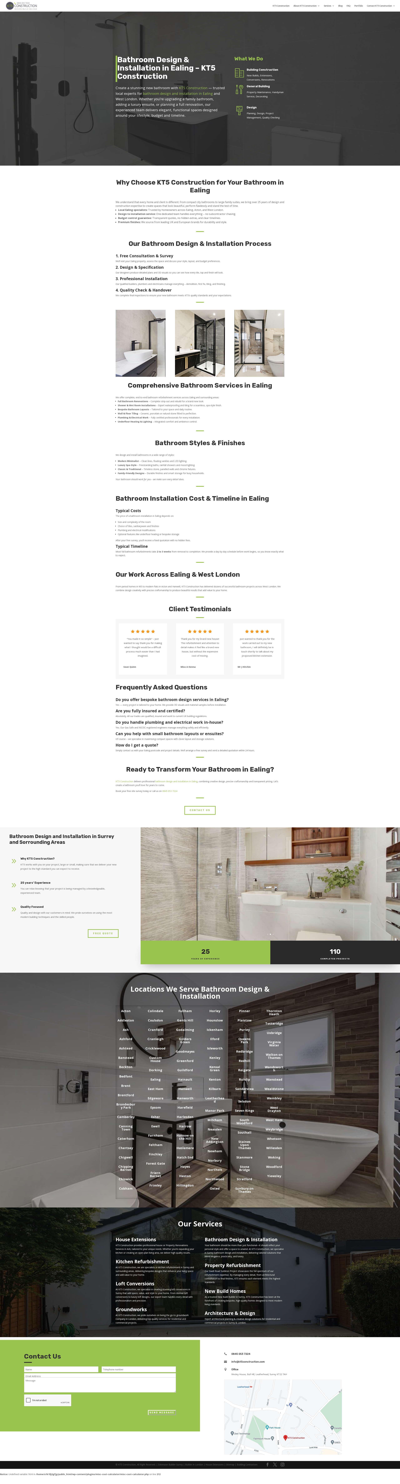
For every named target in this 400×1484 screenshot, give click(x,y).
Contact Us (200, 810)
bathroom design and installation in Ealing (178, 93)
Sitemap (230, 1464)
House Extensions (136, 1239)
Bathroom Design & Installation (241, 1239)
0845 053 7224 (169, 791)
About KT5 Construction (305, 6)
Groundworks (131, 1309)
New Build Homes (225, 1291)
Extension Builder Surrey (170, 1464)
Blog (340, 6)
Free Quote (103, 933)
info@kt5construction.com (248, 1361)
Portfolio (358, 6)
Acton (126, 1011)
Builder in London (194, 1464)
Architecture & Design (230, 1313)
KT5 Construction (281, 6)
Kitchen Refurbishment (142, 1261)
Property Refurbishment (233, 1265)
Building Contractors (247, 1464)
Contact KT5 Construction (379, 6)
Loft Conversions (135, 1283)
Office (234, 1369)
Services (327, 6)
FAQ (348, 6)
